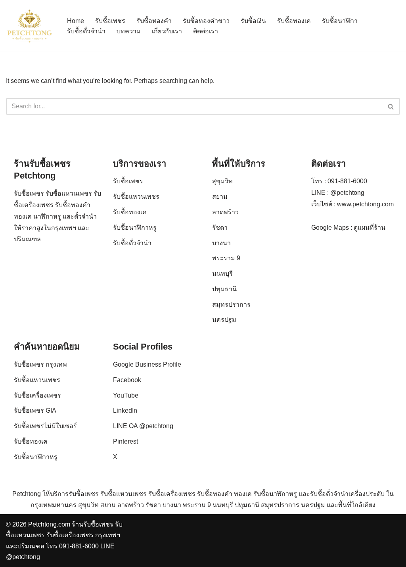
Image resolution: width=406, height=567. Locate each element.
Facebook (127, 380)
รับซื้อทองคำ (154, 20)
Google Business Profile (147, 364)
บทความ (129, 31)
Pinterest (125, 441)
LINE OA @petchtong (143, 426)
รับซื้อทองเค (294, 20)
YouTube (125, 395)
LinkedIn (125, 410)
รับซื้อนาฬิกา (340, 20)
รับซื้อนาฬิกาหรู (135, 227)
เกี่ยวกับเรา (167, 31)
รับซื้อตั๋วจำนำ (86, 31)
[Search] (391, 106)
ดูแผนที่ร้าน (369, 227)
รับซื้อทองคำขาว (206, 20)
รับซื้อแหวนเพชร (136, 196)
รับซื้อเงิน (253, 20)
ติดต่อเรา (205, 31)
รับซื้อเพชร (110, 20)
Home (75, 20)
